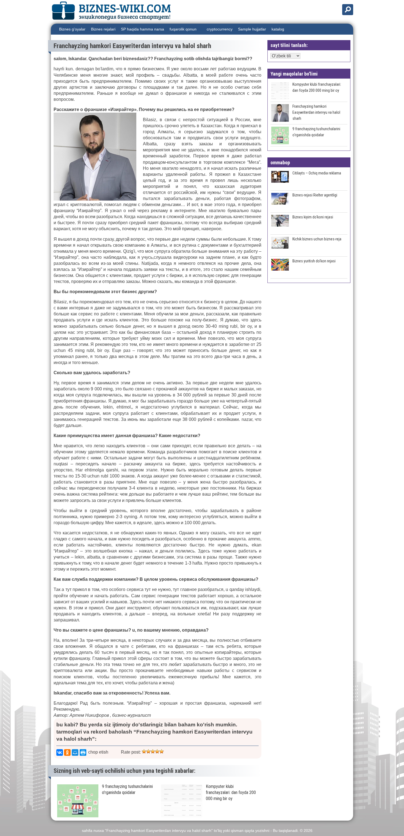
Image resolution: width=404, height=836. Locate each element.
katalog (278, 29)
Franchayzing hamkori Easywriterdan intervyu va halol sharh (316, 112)
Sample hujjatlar (252, 29)
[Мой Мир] (75, 752)
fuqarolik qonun (183, 29)
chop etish (98, 752)
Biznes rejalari (103, 29)
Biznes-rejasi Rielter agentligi (314, 195)
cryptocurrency (220, 29)
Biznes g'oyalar (72, 29)
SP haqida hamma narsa (142, 29)
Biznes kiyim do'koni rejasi (312, 217)
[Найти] (347, 9)
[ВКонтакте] (59, 752)
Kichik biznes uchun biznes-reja (316, 239)
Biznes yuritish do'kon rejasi (314, 261)
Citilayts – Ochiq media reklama (316, 173)
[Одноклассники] (67, 752)
